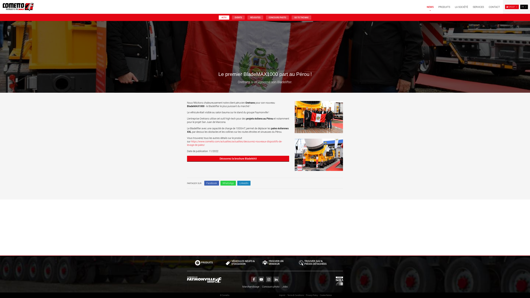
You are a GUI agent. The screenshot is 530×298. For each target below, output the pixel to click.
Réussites (255, 17)
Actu (224, 17)
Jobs (285, 286)
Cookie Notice (326, 295)
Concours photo (277, 17)
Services (478, 7)
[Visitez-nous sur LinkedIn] (276, 279)
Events (238, 17)
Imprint (282, 295)
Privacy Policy (312, 295)
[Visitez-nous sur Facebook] (253, 279)
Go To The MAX (301, 17)
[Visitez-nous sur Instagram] (268, 279)
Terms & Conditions (295, 295)
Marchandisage (250, 286)
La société (461, 7)
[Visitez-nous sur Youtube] (261, 279)
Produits (444, 7)
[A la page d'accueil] (18, 7)
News (430, 7)
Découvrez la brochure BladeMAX (238, 158)
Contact (494, 7)
